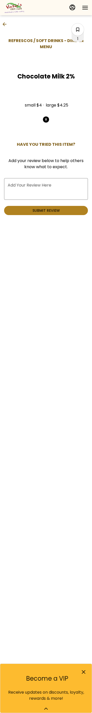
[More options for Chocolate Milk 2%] (78, 29)
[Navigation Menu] (85, 7)
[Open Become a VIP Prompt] (46, 709)
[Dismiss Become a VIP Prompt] (83, 672)
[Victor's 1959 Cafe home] (27, 7)
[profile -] (72, 7)
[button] (6, 24)
